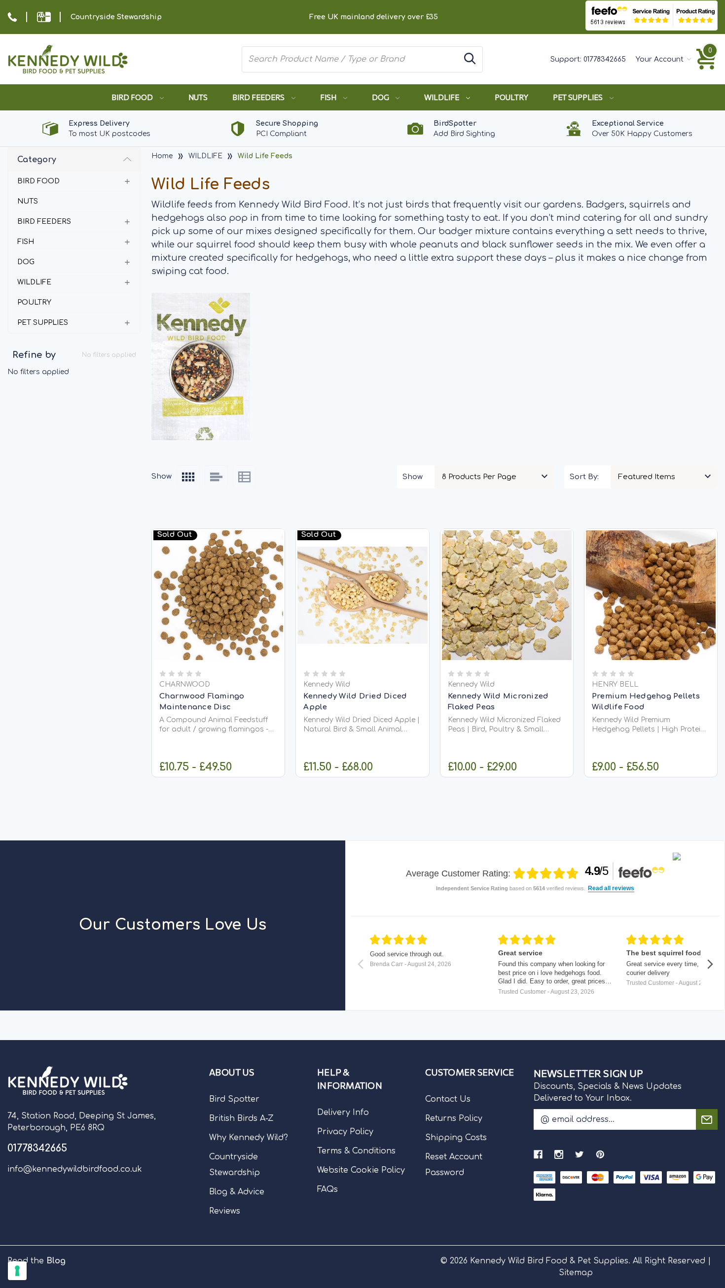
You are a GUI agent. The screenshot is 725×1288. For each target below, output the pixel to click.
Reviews (224, 1211)
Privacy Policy (345, 1131)
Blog (56, 1260)
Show (412, 477)
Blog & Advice (236, 1191)
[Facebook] (538, 1154)
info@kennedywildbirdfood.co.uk (74, 1169)
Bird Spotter (234, 1099)
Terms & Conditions (356, 1151)
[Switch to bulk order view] (244, 476)
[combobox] (351, 59)
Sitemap (576, 1272)
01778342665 (604, 59)
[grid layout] (188, 476)
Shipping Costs (456, 1137)
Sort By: (584, 477)
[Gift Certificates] (44, 17)
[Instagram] (558, 1154)
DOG (381, 97)
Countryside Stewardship (116, 17)
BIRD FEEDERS (259, 97)
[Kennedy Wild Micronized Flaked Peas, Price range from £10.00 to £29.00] (507, 595)
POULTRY (511, 97)
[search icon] (470, 59)
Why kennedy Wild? (248, 1137)
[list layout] (216, 476)
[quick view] (218, 608)
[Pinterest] (600, 1154)
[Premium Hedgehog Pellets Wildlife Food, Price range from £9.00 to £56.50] (651, 595)
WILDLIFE (442, 97)
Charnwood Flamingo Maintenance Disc (202, 702)
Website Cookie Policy (361, 1170)
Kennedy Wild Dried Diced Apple (355, 702)
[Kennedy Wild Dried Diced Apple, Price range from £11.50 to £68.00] (362, 595)
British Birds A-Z (241, 1118)
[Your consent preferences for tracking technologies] (17, 1270)
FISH (329, 97)
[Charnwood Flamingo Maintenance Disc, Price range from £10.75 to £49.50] (218, 595)
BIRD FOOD (132, 97)
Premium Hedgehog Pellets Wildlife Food (646, 702)
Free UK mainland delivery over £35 (373, 17)
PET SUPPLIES (578, 97)
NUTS (198, 97)
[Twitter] (579, 1154)
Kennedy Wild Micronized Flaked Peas (498, 702)
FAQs (327, 1189)
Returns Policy (453, 1118)
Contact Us (448, 1099)
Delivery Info (343, 1112)
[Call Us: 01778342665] (12, 17)
